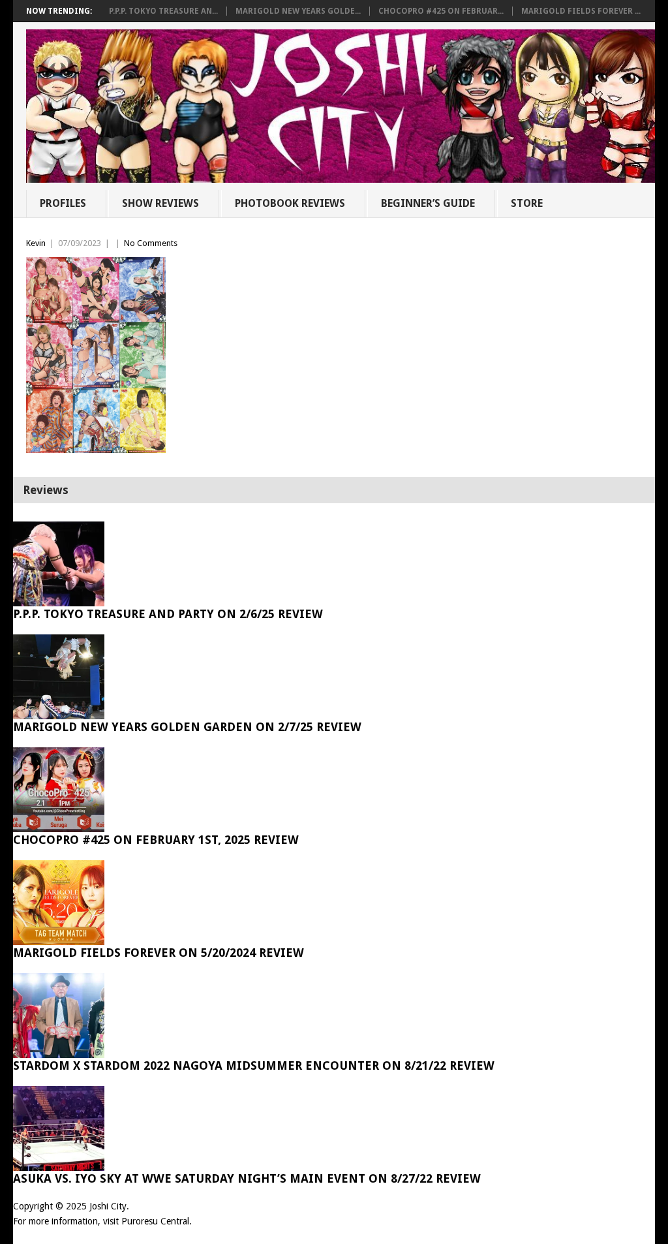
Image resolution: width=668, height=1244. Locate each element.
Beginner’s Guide (428, 203)
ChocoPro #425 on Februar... (441, 11)
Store (527, 203)
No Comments (150, 243)
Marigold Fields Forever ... (581, 11)
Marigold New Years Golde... (298, 11)
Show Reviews (160, 203)
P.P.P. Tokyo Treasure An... (163, 11)
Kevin (36, 243)
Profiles (63, 203)
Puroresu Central (155, 1221)
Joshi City (108, 1206)
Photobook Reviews (290, 203)
